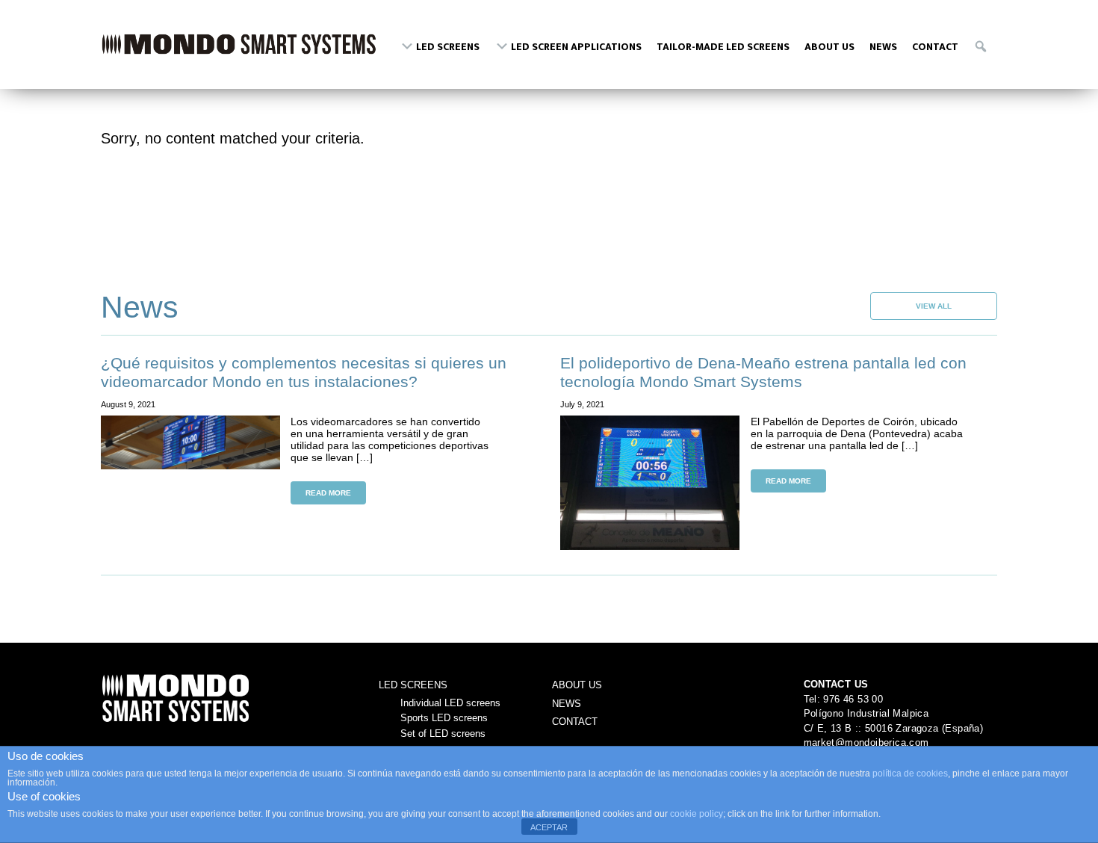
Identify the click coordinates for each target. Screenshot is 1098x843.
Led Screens (413, 685)
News (566, 703)
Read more (328, 493)
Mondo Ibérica (239, 50)
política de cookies (910, 773)
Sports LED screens (444, 717)
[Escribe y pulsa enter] (981, 44)
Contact (575, 721)
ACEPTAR (549, 827)
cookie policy (696, 814)
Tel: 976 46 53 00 (844, 699)
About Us (577, 685)
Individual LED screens (450, 702)
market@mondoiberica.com (866, 742)
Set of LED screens (443, 733)
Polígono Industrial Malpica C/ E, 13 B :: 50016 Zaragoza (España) (894, 721)
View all (934, 306)
